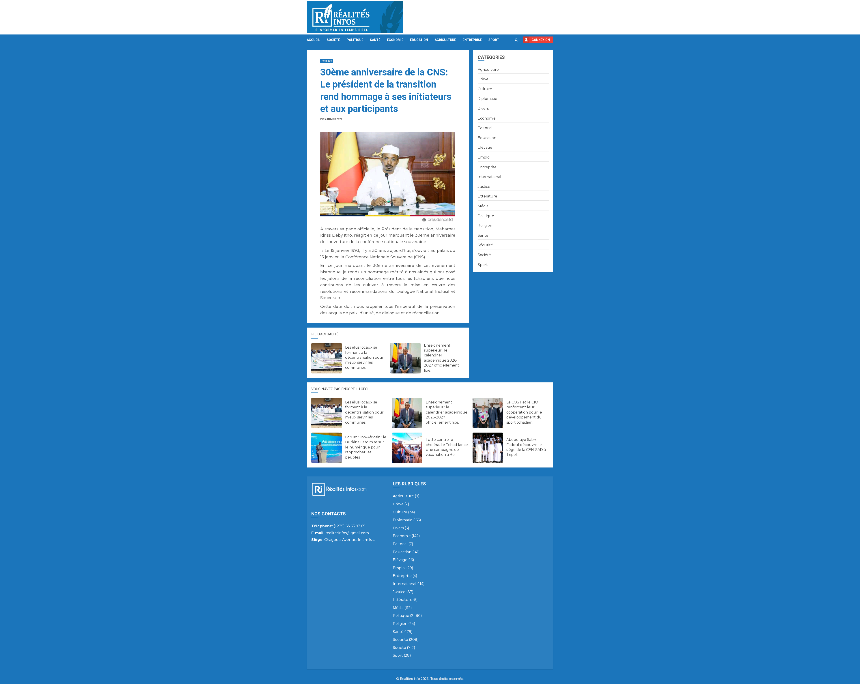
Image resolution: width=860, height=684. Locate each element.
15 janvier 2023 (332, 119)
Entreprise (472, 40)
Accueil (313, 40)
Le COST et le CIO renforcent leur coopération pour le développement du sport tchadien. (524, 412)
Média (483, 206)
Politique (355, 40)
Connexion (541, 40)
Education (419, 40)
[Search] (516, 40)
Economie (395, 40)
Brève (483, 79)
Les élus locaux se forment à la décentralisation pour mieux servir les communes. (364, 357)
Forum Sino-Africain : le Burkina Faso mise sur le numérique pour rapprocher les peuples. (365, 447)
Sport (493, 40)
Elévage (485, 147)
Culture (485, 89)
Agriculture (445, 40)
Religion (485, 225)
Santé (375, 40)
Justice (484, 186)
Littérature (487, 196)
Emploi (484, 157)
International (489, 177)
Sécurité (485, 245)
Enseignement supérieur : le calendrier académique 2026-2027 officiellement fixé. (446, 412)
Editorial (485, 128)
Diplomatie (487, 98)
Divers (483, 108)
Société (333, 40)
